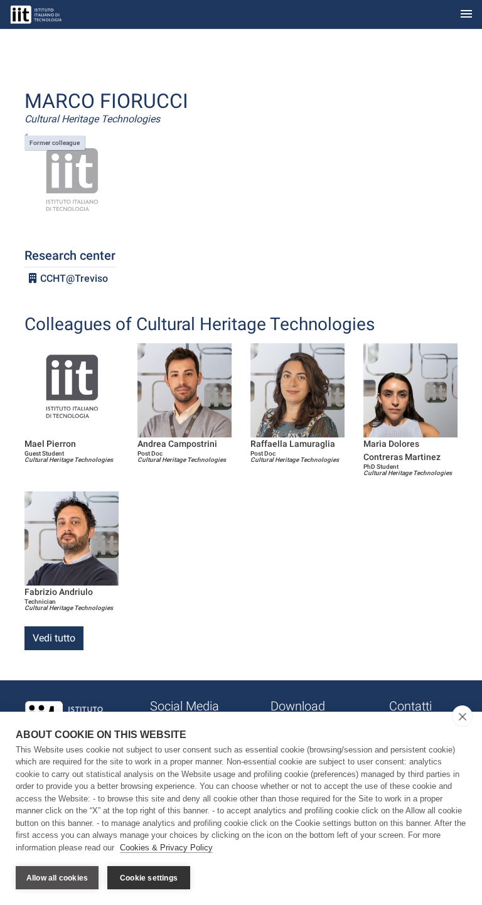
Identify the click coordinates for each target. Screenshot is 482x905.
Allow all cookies (57, 878)
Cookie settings (149, 878)
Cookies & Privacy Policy (166, 847)
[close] (462, 716)
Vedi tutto (54, 638)
